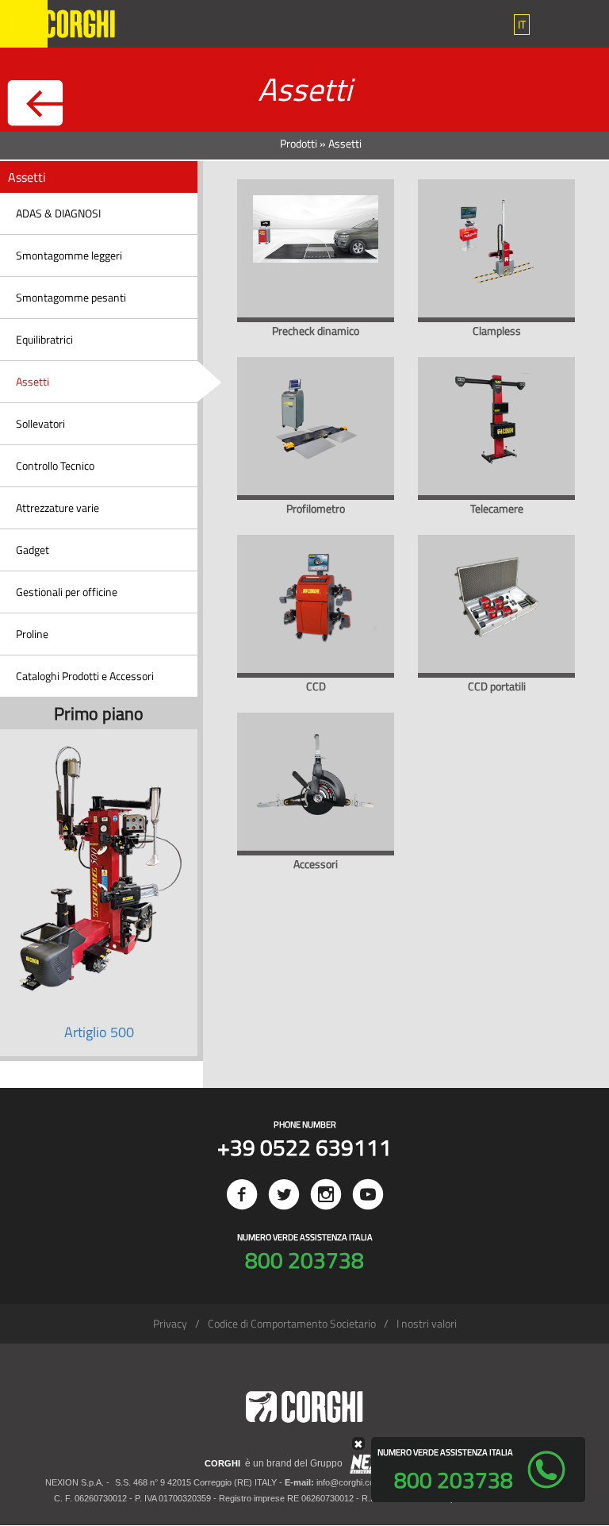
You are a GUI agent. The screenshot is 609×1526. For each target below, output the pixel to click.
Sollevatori (40, 423)
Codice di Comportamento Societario (292, 1323)
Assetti (32, 381)
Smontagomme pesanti (71, 297)
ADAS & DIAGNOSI (58, 213)
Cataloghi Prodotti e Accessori (85, 675)
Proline (32, 633)
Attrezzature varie (57, 507)
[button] (522, 24)
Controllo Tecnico (55, 465)
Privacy (170, 1323)
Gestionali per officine (66, 591)
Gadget (32, 549)
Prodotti (298, 143)
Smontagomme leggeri (69, 255)
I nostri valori (426, 1323)
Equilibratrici (44, 339)
